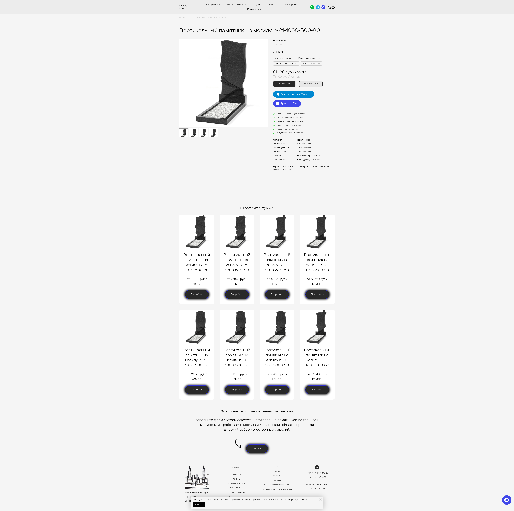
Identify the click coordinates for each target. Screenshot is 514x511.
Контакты (277, 476)
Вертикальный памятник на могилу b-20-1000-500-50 (197, 357)
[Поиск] (329, 7)
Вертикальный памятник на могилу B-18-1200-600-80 (237, 262)
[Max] (323, 7)
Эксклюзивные (236, 488)
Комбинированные (237, 492)
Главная (183, 17)
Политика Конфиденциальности (277, 485)
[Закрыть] (320, 499)
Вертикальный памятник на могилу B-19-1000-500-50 (277, 262)
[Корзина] (333, 7)
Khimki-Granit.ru (184, 7)
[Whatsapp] (312, 7)
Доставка (277, 480)
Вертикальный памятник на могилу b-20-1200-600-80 (277, 357)
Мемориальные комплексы (237, 483)
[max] (506, 500)
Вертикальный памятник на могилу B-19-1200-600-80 (317, 357)
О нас (277, 467)
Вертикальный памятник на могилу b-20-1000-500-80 (237, 357)
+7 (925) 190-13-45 (317, 473)
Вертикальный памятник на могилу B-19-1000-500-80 (317, 262)
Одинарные (237, 474)
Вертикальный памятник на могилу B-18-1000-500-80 (197, 262)
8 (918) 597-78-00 (317, 485)
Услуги (277, 471)
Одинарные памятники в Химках (211, 17)
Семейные (237, 479)
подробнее (255, 499)
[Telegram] (318, 7)
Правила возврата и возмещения (277, 489)
